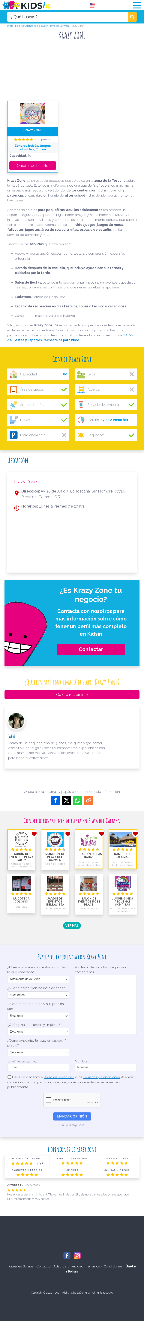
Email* (22, 1061)
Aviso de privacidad (68, 1266)
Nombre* (81, 1061)
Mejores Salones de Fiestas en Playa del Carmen (42, 25)
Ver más (72, 925)
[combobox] (67, 17)
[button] (137, 5)
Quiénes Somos (21, 1266)
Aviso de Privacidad (59, 1077)
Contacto (43, 1266)
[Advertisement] (72, 71)
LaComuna (83, 1292)
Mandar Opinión (72, 1116)
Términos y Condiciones (101, 1077)
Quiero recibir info (32, 165)
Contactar (91, 649)
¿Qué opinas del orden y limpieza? (33, 1025)
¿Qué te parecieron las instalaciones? (36, 988)
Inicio (10, 25)
